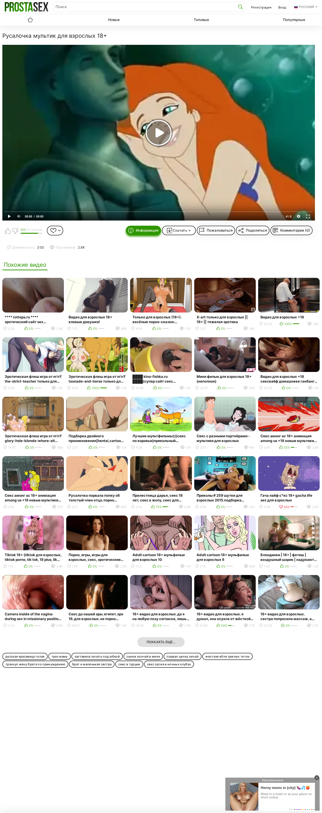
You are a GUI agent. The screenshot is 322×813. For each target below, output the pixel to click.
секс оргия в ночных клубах (169, 664)
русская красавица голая (25, 656)
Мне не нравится (15, 231)
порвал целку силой (182, 656)
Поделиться (256, 230)
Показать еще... (161, 642)
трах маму (59, 656)
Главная (30, 20)
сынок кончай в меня (143, 656)
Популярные (294, 19)
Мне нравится (8, 231)
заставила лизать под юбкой (97, 656)
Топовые (201, 19)
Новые (114, 19)
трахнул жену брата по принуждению (35, 664)
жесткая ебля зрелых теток (227, 656)
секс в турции (129, 664)
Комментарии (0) (295, 230)
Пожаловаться (220, 230)
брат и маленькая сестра (92, 664)
